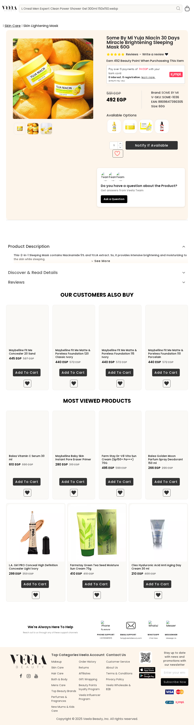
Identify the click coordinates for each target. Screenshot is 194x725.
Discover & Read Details (33, 272)
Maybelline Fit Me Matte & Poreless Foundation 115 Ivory (119, 353)
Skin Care (13, 25)
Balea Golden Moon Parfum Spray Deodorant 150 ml (165, 459)
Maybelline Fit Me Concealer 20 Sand (22, 351)
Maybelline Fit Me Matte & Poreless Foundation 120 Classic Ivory (72, 353)
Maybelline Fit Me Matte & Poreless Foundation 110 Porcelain (165, 353)
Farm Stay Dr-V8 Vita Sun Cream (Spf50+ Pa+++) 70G (119, 459)
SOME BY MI (170, 92)
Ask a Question (114, 199)
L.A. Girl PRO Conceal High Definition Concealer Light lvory (33, 566)
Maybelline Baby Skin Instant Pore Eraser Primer (73, 457)
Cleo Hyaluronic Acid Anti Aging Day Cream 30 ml (156, 566)
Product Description (29, 246)
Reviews (16, 282)
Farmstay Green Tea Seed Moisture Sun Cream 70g (94, 566)
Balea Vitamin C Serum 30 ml (27, 457)
